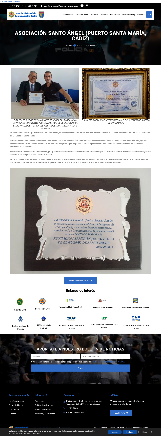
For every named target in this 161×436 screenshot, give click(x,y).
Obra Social (115, 14)
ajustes (36, 433)
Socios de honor (82, 14)
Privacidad (47, 428)
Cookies (55, 428)
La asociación (67, 14)
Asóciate (141, 14)
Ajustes (145, 432)
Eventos (104, 14)
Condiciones (65, 428)
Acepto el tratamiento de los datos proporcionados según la (79, 361)
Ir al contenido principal (10, 1)
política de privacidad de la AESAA (108, 361)
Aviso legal (37, 428)
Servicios (94, 14)
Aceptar (115, 432)
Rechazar (130, 432)
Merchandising (128, 14)
